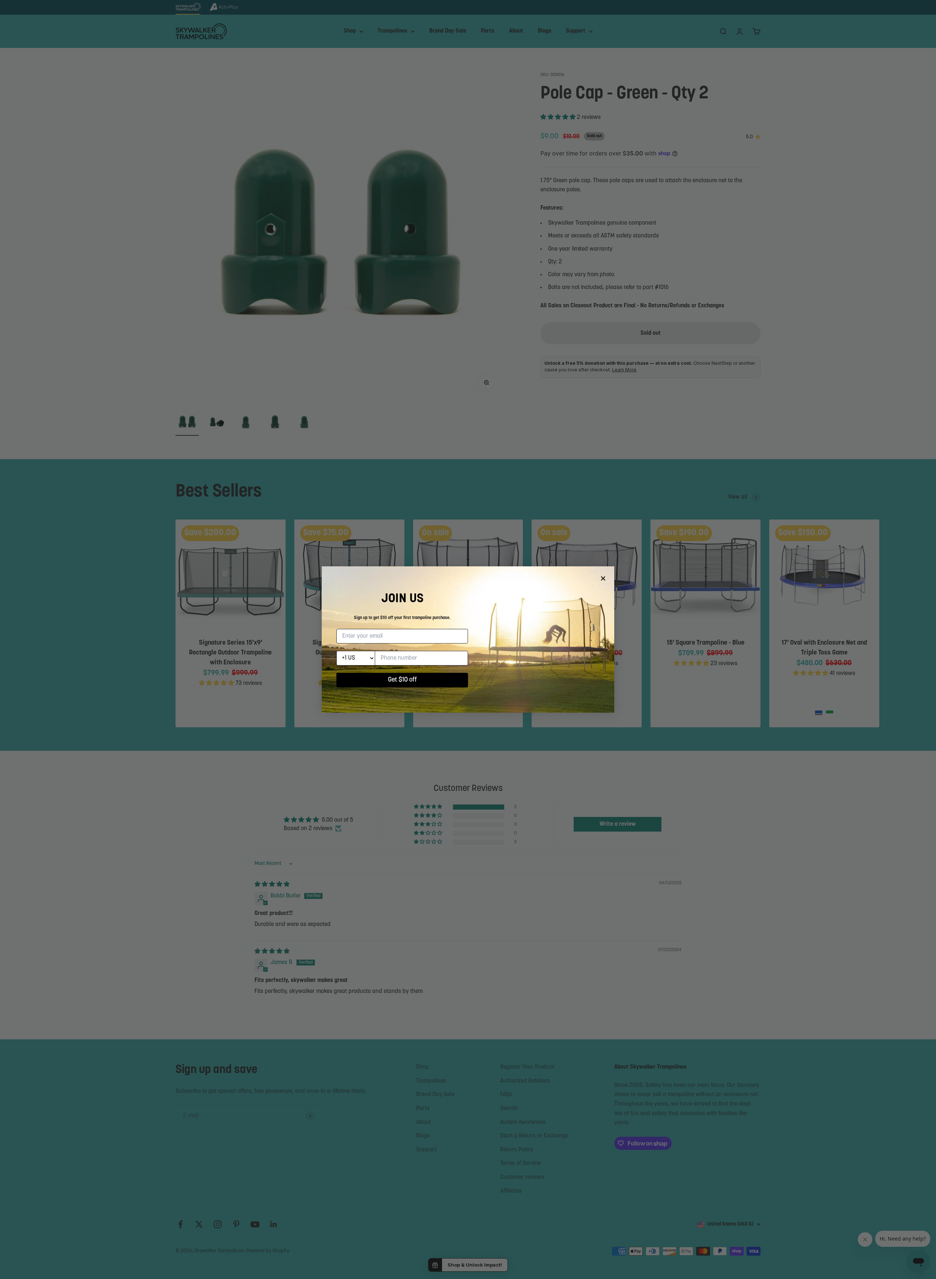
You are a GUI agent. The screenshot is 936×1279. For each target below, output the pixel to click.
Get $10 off (402, 680)
